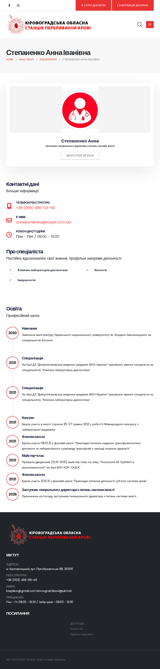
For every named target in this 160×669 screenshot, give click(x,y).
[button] (140, 24)
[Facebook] (9, 5)
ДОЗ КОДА (77, 623)
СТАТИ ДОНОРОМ (94, 5)
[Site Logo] (49, 24)
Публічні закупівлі (81, 634)
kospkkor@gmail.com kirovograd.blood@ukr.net (39, 591)
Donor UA (76, 629)
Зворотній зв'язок (80, 155)
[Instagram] (18, 5)
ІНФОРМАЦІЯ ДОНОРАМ (133, 5)
